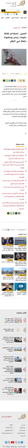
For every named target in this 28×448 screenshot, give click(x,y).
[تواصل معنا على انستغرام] (14, 14)
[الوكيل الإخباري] (21, 4)
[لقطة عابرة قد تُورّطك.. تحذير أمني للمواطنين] (18, 380)
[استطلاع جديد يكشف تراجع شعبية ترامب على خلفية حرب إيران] (8, 241)
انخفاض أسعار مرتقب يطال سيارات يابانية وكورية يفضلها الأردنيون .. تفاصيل (8, 370)
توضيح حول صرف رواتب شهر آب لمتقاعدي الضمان (9, 320)
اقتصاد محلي (15, 18)
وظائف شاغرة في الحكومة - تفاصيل (21, 293)
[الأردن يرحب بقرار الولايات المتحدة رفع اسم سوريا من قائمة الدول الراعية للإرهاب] (20, 272)
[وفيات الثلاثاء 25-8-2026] (8, 256)
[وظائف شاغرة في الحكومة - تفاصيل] (20, 287)
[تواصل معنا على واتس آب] (11, 14)
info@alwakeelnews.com (7, 433)
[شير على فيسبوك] (15, 81)
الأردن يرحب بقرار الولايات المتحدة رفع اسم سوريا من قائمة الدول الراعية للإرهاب (20, 278)
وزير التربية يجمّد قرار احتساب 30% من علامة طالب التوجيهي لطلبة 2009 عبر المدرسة (8, 391)
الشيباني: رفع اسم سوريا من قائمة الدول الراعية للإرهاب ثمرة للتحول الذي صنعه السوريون (13, 206)
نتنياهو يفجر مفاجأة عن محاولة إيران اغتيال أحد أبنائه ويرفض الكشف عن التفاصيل (14, 174)
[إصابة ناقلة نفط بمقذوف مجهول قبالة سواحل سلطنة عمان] (20, 241)
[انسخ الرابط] (4, 81)
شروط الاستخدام (21, 433)
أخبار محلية (23, 18)
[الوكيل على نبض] (22, 442)
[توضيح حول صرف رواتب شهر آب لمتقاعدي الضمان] (18, 320)
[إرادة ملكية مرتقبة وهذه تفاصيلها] (18, 330)
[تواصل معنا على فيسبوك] (8, 14)
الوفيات (10, 260)
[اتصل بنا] (5, 14)
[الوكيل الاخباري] (21, 417)
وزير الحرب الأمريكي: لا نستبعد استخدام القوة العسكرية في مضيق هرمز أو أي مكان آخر (13, 196)
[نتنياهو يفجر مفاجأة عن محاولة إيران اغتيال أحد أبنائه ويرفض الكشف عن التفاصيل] (8, 287)
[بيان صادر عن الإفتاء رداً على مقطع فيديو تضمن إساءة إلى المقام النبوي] (18, 339)
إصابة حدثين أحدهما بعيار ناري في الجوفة (8, 278)
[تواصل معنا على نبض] (16, 14)
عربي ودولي (16, 28)
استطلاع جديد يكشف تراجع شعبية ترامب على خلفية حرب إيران (8, 248)
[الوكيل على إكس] (9, 442)
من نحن (23, 425)
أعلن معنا (23, 436)
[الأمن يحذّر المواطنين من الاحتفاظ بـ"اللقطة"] (18, 349)
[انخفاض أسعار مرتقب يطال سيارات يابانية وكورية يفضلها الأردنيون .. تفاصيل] (18, 369)
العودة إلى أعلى (6, 416)
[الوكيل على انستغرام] (16, 442)
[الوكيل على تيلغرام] (19, 442)
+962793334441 (9, 428)
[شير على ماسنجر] (9, 80)
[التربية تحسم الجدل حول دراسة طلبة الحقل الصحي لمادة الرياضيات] (18, 359)
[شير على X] (12, 81)
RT (25, 133)
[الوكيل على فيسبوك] (6, 442)
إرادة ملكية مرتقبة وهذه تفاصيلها (9, 330)
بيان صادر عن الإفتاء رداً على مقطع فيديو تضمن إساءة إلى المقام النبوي (8, 339)
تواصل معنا (22, 430)
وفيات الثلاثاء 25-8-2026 (8, 262)
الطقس (7, 18)
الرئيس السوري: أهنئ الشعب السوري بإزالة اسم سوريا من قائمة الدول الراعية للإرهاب (13, 165)
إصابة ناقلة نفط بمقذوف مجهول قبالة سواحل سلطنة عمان (20, 248)
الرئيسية (24, 27)
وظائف (23, 290)
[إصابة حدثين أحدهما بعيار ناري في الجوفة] (8, 272)
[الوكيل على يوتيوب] (12, 442)
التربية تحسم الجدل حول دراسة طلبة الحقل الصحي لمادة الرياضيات (8, 359)
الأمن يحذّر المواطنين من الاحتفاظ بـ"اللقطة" (8, 349)
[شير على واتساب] (7, 81)
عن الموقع (22, 428)
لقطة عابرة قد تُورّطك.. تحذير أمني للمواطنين (8, 380)
